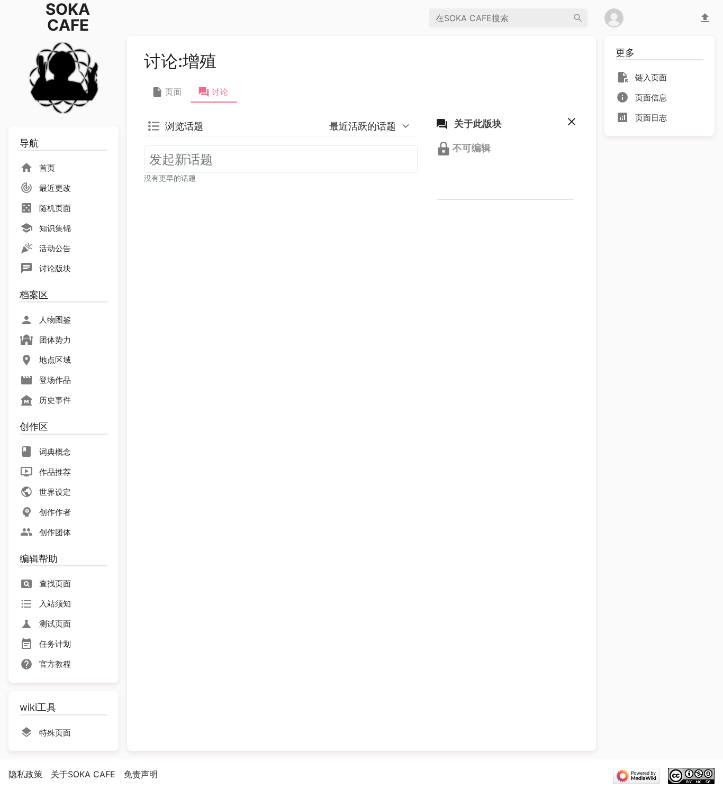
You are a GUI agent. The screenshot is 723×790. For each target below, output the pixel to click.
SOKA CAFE (68, 17)
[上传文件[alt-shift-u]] (705, 17)
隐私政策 (25, 774)
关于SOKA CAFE (83, 774)
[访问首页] (63, 77)
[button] (569, 124)
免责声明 (141, 774)
